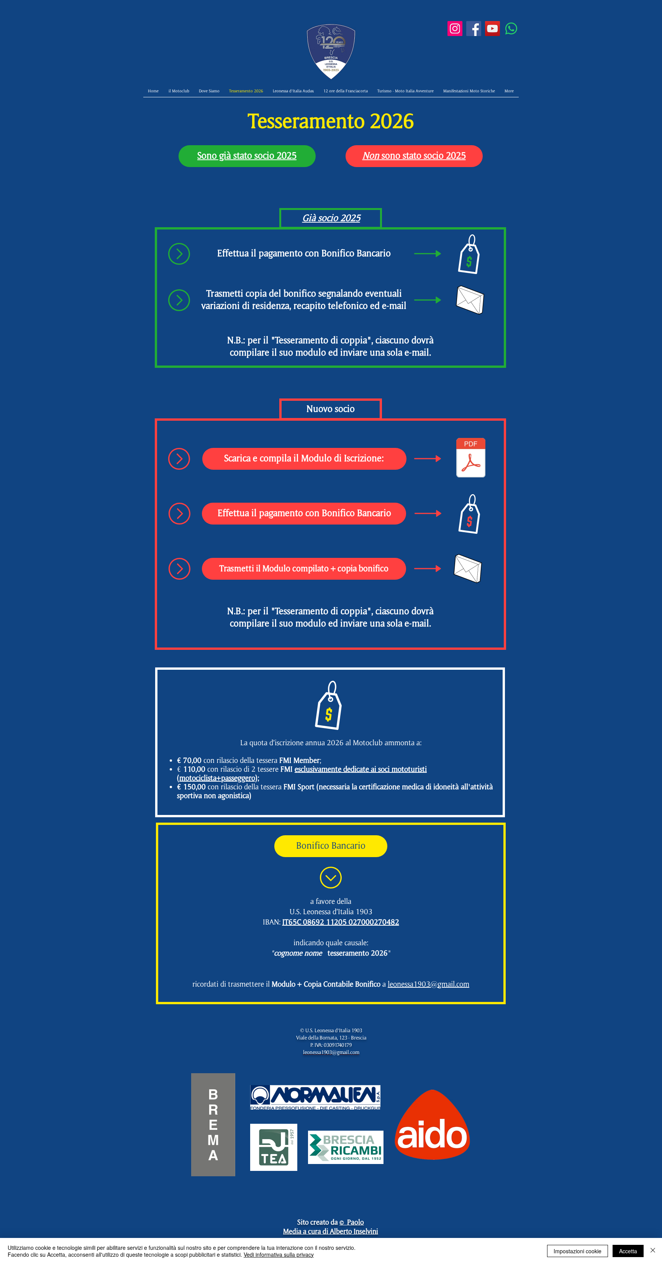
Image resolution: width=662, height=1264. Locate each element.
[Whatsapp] (511, 28)
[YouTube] (492, 28)
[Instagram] (454, 28)
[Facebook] (473, 28)
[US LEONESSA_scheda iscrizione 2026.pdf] (470, 458)
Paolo (355, 1222)
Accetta (628, 1251)
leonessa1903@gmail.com (428, 984)
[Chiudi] (652, 1251)
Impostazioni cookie (577, 1251)
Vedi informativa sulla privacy (279, 1254)
